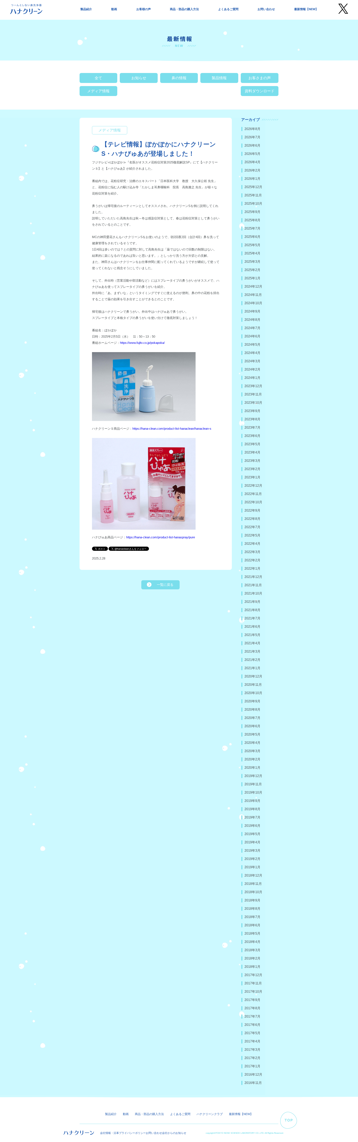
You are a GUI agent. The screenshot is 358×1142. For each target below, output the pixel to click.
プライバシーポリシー (132, 1133)
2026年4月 (252, 162)
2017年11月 (253, 983)
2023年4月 (252, 452)
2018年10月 (253, 892)
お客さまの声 (259, 78)
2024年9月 (252, 311)
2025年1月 (252, 278)
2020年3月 (252, 751)
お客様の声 (143, 9)
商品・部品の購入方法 (184, 9)
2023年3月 (252, 460)
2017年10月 (253, 991)
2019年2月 (252, 859)
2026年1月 (252, 178)
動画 (114, 9)
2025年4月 (252, 253)
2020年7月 (252, 718)
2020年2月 (252, 759)
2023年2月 (252, 469)
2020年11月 (253, 684)
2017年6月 (252, 1024)
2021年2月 (252, 660)
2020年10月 (253, 693)
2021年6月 (252, 626)
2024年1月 (252, 377)
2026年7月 (252, 137)
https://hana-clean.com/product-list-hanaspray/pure (160, 537)
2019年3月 (252, 850)
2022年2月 (252, 560)
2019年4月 (252, 842)
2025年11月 (253, 195)
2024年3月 (252, 361)
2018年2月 (252, 958)
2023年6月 (252, 436)
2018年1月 (252, 966)
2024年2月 (252, 369)
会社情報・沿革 (109, 1133)
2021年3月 (252, 651)
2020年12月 (253, 676)
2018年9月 (252, 900)
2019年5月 (252, 834)
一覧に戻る (165, 584)
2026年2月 (252, 170)
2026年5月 (252, 154)
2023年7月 (252, 427)
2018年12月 (253, 875)
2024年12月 (253, 286)
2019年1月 (252, 867)
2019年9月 (252, 801)
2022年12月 (253, 485)
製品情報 (219, 78)
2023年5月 (252, 444)
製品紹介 (86, 9)
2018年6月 (252, 925)
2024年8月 (252, 319)
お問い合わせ (266, 9)
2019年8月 (252, 809)
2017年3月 (252, 1049)
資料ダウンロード (260, 91)
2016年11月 (253, 1083)
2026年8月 (252, 129)
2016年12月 (253, 1074)
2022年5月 (252, 535)
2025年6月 (252, 236)
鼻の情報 (179, 78)
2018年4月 (252, 942)
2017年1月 (252, 1066)
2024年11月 (253, 295)
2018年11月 (253, 883)
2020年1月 (252, 767)
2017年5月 (252, 1033)
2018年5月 (252, 933)
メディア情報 (98, 91)
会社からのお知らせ (174, 1133)
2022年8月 (252, 519)
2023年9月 (252, 411)
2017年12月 (253, 975)
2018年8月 (252, 908)
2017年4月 (252, 1041)
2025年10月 (253, 203)
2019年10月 (253, 792)
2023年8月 (252, 419)
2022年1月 (252, 568)
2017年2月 (252, 1058)
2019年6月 (252, 825)
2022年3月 (252, 552)
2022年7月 (252, 527)
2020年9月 (252, 701)
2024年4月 (252, 353)
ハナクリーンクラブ (210, 1114)
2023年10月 (253, 402)
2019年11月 (253, 784)
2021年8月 (252, 610)
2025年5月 (252, 245)
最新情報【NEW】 (306, 9)
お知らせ (138, 78)
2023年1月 (252, 477)
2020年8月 (252, 709)
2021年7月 (252, 618)
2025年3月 (252, 261)
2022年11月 (253, 494)
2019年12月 (253, 776)
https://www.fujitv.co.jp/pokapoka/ (142, 342)
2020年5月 (252, 734)
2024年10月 (253, 303)
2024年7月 (252, 328)
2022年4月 (252, 543)
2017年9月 (252, 1000)
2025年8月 (252, 220)
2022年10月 (253, 502)
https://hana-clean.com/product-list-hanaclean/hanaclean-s (171, 428)
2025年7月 (252, 228)
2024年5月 (252, 344)
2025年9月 (252, 212)
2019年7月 (252, 817)
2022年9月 (252, 510)
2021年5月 (252, 635)
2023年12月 (253, 386)
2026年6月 (252, 145)
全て (98, 78)
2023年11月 (253, 394)
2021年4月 (252, 643)
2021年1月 (252, 668)
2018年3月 (252, 950)
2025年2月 (252, 270)
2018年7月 (252, 917)
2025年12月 (253, 187)
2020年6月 (252, 726)
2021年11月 (253, 585)
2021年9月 (252, 601)
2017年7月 (252, 1016)
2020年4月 (252, 742)
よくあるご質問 (228, 9)
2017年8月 (252, 1008)
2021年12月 (253, 577)
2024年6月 (252, 336)
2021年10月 (253, 593)
